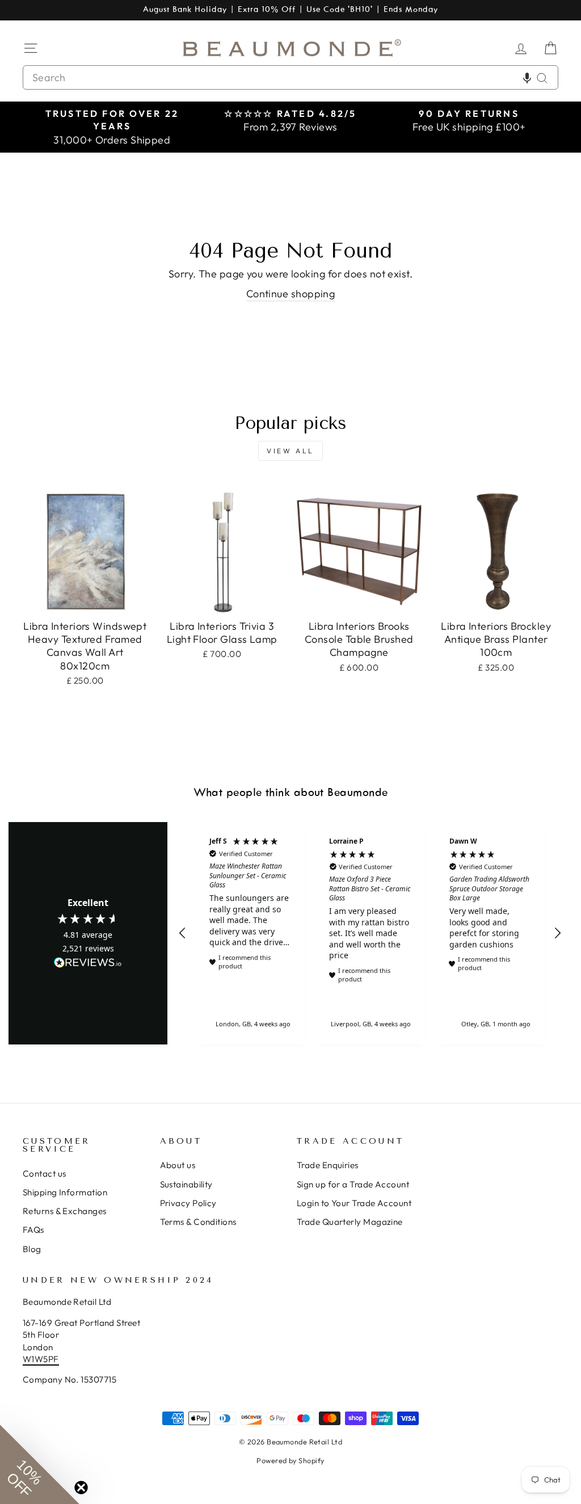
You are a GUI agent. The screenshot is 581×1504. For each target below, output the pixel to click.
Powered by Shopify (290, 1460)
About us (178, 1165)
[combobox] (290, 77)
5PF (50, 1359)
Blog (32, 1249)
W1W (33, 1359)
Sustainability (186, 1184)
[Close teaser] (81, 1487)
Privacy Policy (188, 1203)
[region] (369, 933)
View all (290, 450)
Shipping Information (65, 1192)
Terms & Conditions (198, 1221)
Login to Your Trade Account (354, 1203)
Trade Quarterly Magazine (350, 1221)
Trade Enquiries (328, 1165)
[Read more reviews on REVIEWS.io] (88, 963)
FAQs (33, 1229)
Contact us (44, 1173)
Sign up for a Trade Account (353, 1184)
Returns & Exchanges (65, 1211)
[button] (527, 77)
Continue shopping (290, 293)
